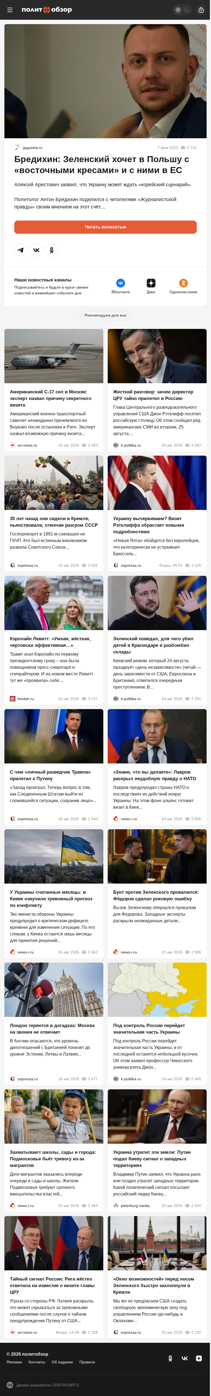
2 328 (93, 1332)
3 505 (93, 565)
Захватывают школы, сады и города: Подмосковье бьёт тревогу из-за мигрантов (53, 1159)
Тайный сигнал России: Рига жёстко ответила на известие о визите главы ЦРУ (52, 1285)
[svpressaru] (13, 565)
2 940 (93, 819)
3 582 (196, 445)
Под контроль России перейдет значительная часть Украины (149, 1029)
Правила (87, 1362)
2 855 (196, 819)
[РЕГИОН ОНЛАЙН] (116, 819)
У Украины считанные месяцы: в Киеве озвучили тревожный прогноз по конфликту (51, 899)
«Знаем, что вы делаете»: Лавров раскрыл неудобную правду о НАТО (154, 775)
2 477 (93, 1079)
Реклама (14, 1362)
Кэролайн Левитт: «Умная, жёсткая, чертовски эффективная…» (50, 642)
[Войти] (201, 9)
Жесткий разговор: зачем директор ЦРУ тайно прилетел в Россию (153, 395)
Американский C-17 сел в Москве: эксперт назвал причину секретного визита (50, 398)
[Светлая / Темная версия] (182, 9)
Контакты (37, 1362)
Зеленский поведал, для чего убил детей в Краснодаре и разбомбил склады (153, 645)
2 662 (93, 952)
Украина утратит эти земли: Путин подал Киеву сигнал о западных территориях (152, 1159)
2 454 (93, 1205)
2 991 (196, 698)
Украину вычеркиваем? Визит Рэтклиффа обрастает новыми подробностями (148, 525)
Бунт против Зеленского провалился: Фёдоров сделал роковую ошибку (156, 895)
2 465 (196, 1079)
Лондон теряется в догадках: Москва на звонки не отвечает (52, 1029)
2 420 (196, 1205)
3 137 (93, 698)
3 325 (196, 565)
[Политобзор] (47, 9)
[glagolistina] (17, 147)
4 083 (93, 445)
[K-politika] (116, 445)
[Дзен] (198, 1358)
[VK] (184, 1358)
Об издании (62, 1362)
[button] (20, 250)
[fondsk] (13, 699)
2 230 (196, 1332)
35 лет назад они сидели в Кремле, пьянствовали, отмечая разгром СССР (54, 522)
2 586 (196, 952)
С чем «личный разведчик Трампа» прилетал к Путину (50, 775)
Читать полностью (105, 227)
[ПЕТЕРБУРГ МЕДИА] (116, 1206)
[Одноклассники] (170, 1358)
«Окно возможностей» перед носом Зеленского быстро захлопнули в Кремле (153, 1285)
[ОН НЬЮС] (13, 445)
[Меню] (9, 9)
